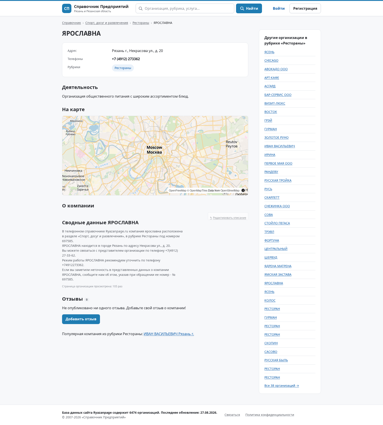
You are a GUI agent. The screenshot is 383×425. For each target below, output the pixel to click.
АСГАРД (270, 86)
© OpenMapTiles (197, 190)
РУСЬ (268, 189)
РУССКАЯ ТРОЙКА (277, 180)
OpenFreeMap (177, 190)
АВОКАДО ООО (276, 69)
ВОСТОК (270, 112)
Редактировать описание (228, 218)
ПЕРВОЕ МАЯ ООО (278, 163)
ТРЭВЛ (269, 232)
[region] (155, 155)
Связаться (232, 415)
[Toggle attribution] (243, 190)
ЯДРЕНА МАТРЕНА (277, 266)
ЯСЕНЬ (269, 52)
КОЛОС (270, 300)
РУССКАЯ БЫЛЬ (276, 360)
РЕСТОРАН (272, 309)
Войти (279, 8)
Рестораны (141, 23)
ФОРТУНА (271, 240)
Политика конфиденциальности (269, 415)
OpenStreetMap (230, 190)
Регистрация (305, 8)
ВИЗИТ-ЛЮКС (274, 103)
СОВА (268, 214)
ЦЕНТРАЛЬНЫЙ (275, 249)
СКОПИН (271, 343)
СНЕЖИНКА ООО (277, 206)
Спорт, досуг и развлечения (106, 23)
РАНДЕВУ (271, 172)
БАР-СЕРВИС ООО (277, 95)
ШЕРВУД (270, 257)
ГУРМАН (270, 129)
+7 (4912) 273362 (126, 58)
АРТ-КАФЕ (271, 77)
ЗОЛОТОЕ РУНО (276, 137)
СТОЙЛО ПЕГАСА (277, 223)
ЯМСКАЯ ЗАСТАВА (277, 274)
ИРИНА (269, 155)
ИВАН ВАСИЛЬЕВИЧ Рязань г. (169, 333)
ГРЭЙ (268, 120)
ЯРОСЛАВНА (273, 283)
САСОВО (270, 352)
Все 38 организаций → (281, 385)
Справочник (71, 23)
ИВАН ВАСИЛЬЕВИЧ (279, 146)
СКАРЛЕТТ (271, 197)
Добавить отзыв (81, 319)
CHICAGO (271, 60)
